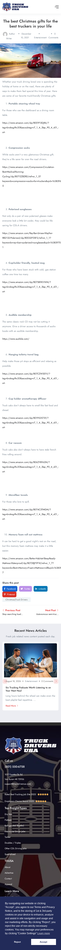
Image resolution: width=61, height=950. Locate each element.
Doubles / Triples (13, 842)
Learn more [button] (43, 933)
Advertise (9, 872)
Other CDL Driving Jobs (16, 848)
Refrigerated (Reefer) (14, 825)
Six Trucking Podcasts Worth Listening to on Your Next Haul (28, 689)
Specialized (10, 854)
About (7, 867)
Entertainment (40, 37)
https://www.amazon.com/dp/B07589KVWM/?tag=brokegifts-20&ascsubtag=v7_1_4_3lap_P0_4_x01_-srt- (30, 286)
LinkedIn (42, 588)
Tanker (8, 837)
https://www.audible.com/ (15, 339)
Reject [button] (17, 942)
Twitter (27, 588)
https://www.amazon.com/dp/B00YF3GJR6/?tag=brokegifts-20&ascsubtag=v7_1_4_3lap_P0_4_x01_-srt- (30, 127)
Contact (8, 878)
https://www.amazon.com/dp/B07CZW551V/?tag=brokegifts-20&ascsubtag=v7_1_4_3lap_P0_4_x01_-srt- (30, 378)
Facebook (11, 588)
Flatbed (8, 820)
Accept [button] (43, 942)
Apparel (8, 884)
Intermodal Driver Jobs (15, 831)
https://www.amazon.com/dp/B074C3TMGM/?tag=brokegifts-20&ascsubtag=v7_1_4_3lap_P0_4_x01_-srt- (30, 514)
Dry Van (8, 814)
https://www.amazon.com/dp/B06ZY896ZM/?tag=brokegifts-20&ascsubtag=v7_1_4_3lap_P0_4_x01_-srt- (30, 466)
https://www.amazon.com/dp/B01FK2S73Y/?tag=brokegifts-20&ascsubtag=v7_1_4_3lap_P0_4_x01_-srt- (30, 422)
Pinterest (10, 594)
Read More (11, 705)
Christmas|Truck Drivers (16, 599)
